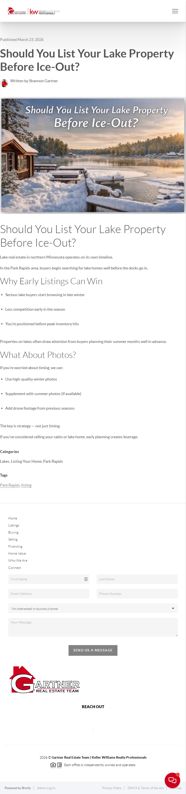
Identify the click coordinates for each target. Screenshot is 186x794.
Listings (13, 525)
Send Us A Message (93, 650)
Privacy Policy (112, 788)
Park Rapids (10, 485)
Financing (15, 546)
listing (26, 485)
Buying (13, 532)
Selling (12, 539)
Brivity (26, 788)
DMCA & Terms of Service (146, 788)
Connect (14, 568)
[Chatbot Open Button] (172, 780)
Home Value (17, 553)
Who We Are (17, 560)
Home (12, 518)
